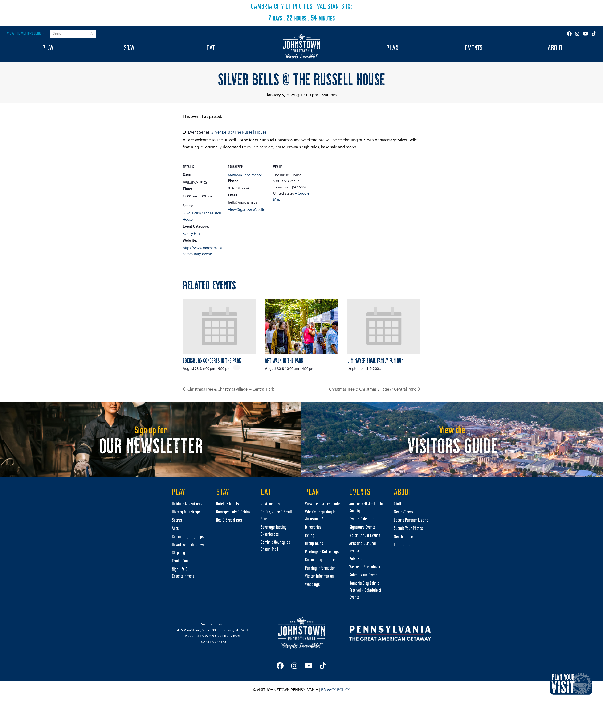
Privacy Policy (335, 689)
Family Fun (191, 233)
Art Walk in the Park (284, 360)
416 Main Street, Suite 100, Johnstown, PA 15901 (213, 630)
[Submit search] (91, 34)
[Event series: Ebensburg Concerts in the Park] (236, 367)
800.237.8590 (230, 636)
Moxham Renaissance (245, 174)
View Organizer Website (246, 209)
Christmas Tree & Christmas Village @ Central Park (230, 389)
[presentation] (219, 326)
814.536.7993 (206, 636)
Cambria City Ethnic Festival (288, 6)
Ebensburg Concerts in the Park (212, 360)
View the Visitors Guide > (25, 34)
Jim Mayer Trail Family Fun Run (375, 360)
